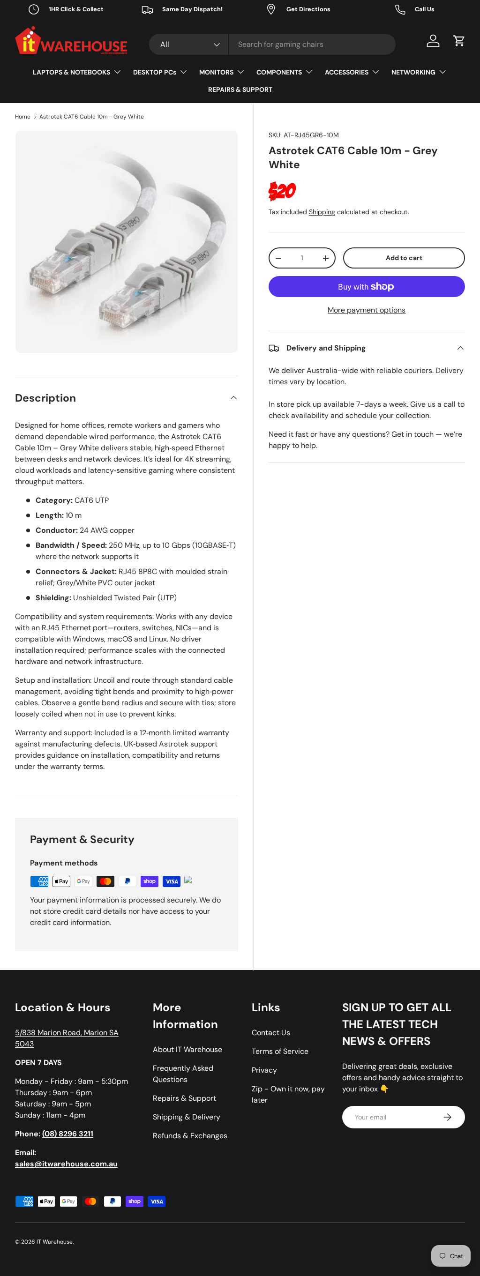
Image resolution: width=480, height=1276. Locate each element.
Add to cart (404, 258)
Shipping (322, 212)
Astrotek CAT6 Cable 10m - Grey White (91, 116)
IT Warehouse (55, 1242)
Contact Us (271, 1032)
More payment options (366, 310)
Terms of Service (280, 1051)
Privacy (264, 1070)
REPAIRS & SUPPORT (240, 89)
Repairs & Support (184, 1098)
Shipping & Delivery (186, 1117)
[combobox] (272, 44)
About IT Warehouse (187, 1049)
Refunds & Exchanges (190, 1136)
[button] (459, 40)
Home (22, 116)
